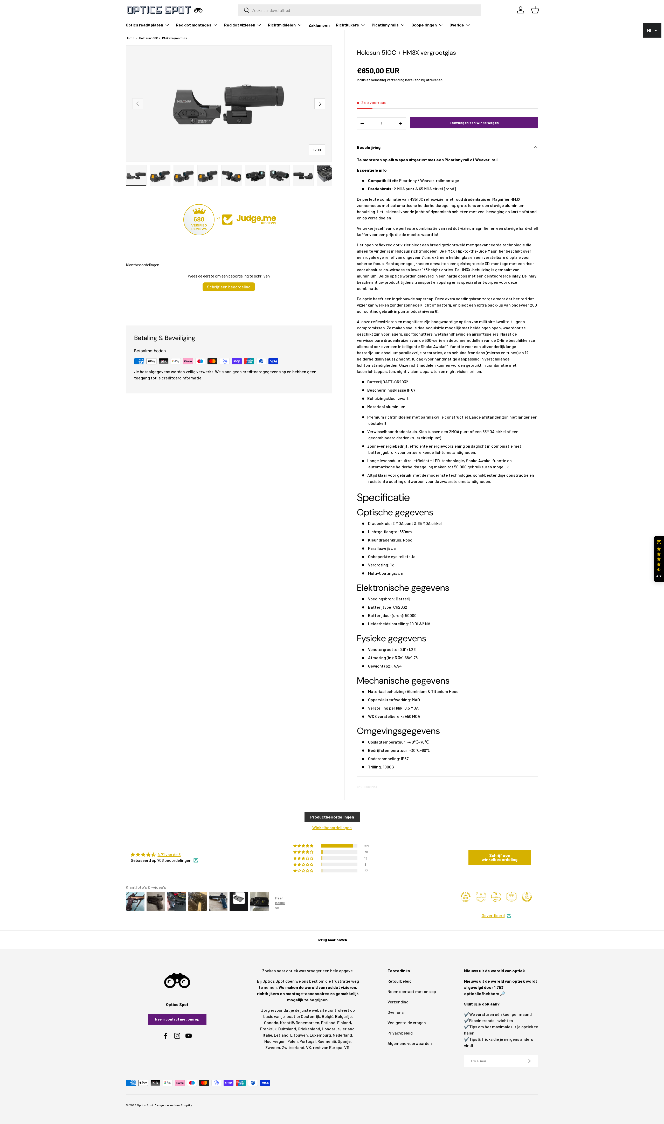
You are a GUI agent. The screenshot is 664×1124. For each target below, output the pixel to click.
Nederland (342, 1034)
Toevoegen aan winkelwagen (474, 122)
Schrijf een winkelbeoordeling (499, 857)
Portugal (308, 1041)
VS (346, 1047)
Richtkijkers (347, 24)
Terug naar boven (332, 940)
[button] (659, 559)
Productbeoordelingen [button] (332, 816)
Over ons (396, 1012)
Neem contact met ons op (177, 1019)
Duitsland (287, 1028)
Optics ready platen (144, 24)
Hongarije (331, 1028)
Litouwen (299, 1034)
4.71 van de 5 (169, 854)
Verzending (395, 80)
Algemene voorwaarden (410, 1043)
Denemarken (307, 1022)
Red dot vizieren (239, 24)
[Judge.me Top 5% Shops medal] (527, 896)
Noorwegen (275, 1041)
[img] (164, 854)
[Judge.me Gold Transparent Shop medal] (496, 896)
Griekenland (309, 1028)
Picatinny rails (385, 24)
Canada (271, 1022)
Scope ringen (424, 24)
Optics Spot (145, 1105)
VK (308, 1047)
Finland (344, 1022)
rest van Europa (327, 1047)
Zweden (272, 1047)
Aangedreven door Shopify (173, 1105)
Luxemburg (320, 1034)
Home (130, 37)
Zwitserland (293, 1047)
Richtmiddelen (282, 24)
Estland (328, 1022)
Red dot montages (193, 24)
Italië (267, 1034)
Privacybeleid (400, 1032)
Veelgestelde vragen (407, 1022)
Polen (292, 1041)
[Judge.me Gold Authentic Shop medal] (481, 896)
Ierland (348, 1028)
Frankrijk (268, 1028)
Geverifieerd (493, 915)
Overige (456, 24)
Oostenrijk (310, 1016)
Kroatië (287, 1022)
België (327, 1016)
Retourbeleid (400, 981)
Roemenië (326, 1041)
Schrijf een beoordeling (229, 286)
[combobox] (359, 10)
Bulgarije (343, 1016)
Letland (281, 1034)
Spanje (344, 1041)
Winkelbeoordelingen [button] (332, 827)
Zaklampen (319, 25)
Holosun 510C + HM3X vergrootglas (163, 37)
